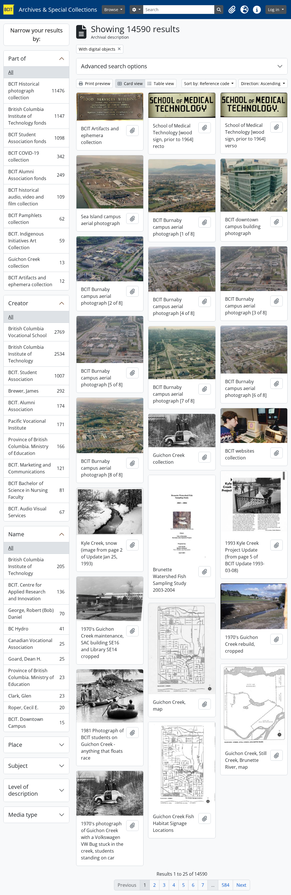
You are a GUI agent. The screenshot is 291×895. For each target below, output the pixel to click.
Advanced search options (114, 66)
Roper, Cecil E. (36, 708)
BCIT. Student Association (36, 375)
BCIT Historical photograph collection (36, 91)
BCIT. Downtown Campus (36, 722)
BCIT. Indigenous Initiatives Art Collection (36, 241)
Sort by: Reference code (207, 83)
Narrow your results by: (36, 34)
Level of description (23, 790)
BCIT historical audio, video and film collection (36, 197)
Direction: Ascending (261, 83)
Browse (111, 9)
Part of (17, 58)
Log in (274, 9)
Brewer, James (36, 392)
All (10, 72)
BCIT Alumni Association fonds (36, 175)
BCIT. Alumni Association (36, 406)
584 (225, 885)
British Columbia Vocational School (36, 332)
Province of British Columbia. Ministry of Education (36, 446)
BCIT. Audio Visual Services (36, 512)
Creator (18, 303)
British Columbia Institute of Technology (36, 354)
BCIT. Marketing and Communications (36, 468)
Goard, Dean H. (36, 660)
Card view (133, 83)
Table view (163, 83)
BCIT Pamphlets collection (36, 218)
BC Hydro (36, 630)
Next (241, 885)
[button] (232, 9)
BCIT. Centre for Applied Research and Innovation (36, 592)
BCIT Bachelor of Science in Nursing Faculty (36, 490)
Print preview (97, 83)
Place (15, 744)
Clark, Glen (36, 697)
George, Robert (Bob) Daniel (36, 613)
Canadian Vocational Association (36, 643)
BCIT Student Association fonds (36, 138)
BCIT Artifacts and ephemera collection (36, 281)
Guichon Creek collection (36, 262)
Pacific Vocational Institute (36, 424)
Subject (18, 766)
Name (16, 534)
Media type (22, 814)
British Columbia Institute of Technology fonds (36, 116)
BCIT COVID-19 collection (36, 156)
